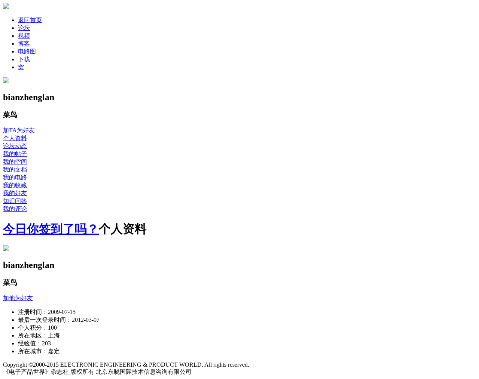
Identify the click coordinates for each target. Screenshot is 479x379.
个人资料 (15, 138)
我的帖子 (15, 154)
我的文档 (15, 169)
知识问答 (15, 201)
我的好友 (15, 193)
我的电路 (15, 177)
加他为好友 (18, 298)
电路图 (27, 51)
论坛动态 (15, 146)
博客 (24, 43)
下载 (24, 59)
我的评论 (15, 209)
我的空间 (15, 161)
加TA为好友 (19, 130)
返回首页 (30, 20)
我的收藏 (15, 185)
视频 (24, 36)
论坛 (24, 28)
